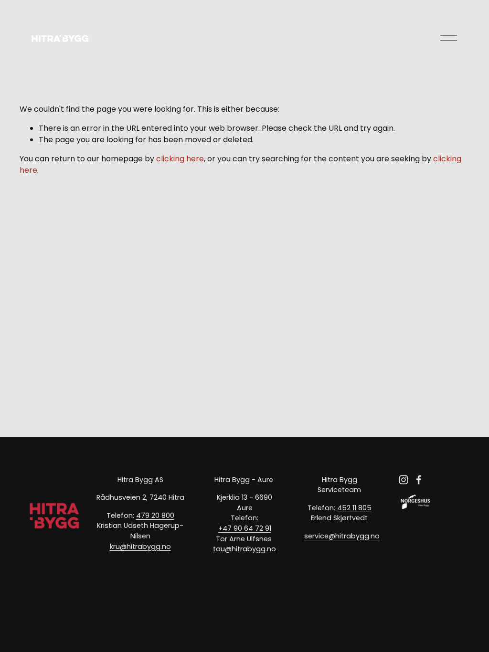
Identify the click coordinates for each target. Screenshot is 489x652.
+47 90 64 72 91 (244, 528)
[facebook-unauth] (419, 479)
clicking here (180, 158)
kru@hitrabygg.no (140, 546)
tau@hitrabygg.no (244, 549)
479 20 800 (155, 515)
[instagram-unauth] (403, 479)
